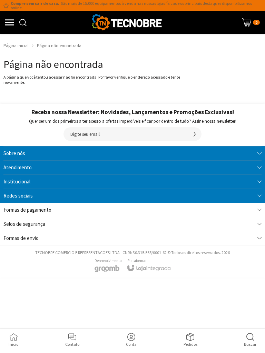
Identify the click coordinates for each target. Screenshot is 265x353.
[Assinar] (195, 134)
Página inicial (16, 46)
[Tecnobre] (126, 22)
